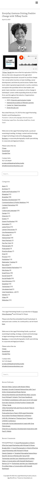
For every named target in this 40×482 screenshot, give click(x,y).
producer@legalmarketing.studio (13, 163)
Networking (6, 238)
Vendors (5, 294)
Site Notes (5, 270)
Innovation (5, 224)
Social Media (6, 278)
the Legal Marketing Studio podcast (16, 4)
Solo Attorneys (7, 281)
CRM (4, 208)
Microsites (5, 235)
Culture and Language (15, 117)
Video (4, 297)
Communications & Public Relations (14, 202)
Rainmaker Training (8, 262)
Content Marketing (8, 205)
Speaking (5, 284)
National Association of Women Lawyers (20, 102)
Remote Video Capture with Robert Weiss (16, 387)
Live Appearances (8, 232)
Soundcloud (6, 151)
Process (4, 257)
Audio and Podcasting (9, 191)
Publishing (5, 259)
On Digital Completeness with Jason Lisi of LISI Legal (19, 400)
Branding (5, 197)
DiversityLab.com (13, 108)
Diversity (25, 117)
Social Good (6, 276)
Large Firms (13, 120)
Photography (6, 246)
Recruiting (20, 120)
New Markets (6, 240)
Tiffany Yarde (6, 72)
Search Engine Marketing (10, 267)
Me (9, 478)
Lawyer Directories (8, 229)
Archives (5, 189)
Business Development (9, 200)
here (3, 324)
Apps (4, 186)
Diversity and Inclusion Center (21, 100)
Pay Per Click (6, 243)
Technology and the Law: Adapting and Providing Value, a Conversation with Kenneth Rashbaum (19, 466)
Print (3, 254)
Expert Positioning (8, 221)
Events (4, 219)
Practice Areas (7, 251)
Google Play (6, 153)
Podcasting (6, 248)
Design (4, 213)
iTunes (4, 148)
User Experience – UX (9, 292)
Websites (5, 300)
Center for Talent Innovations (16, 105)
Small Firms (27, 120)
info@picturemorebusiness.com (12, 166)
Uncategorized (7, 289)
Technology (6, 286)
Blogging (5, 194)
